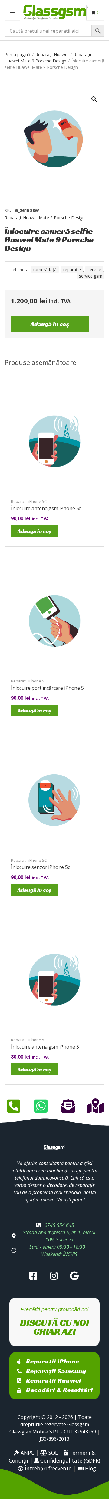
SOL (52, 1452)
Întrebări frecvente (47, 1468)
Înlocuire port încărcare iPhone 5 (47, 688)
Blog (90, 1468)
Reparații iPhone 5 (27, 681)
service (94, 269)
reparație (72, 269)
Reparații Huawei (51, 54)
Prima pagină (17, 54)
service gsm (90, 276)
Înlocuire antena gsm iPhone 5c (46, 508)
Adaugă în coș (50, 324)
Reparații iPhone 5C (29, 501)
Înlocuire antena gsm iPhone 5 (45, 1046)
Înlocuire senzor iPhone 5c (40, 867)
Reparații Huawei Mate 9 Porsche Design (45, 218)
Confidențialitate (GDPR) (69, 1460)
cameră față (45, 269)
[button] (94, 99)
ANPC (26, 1452)
